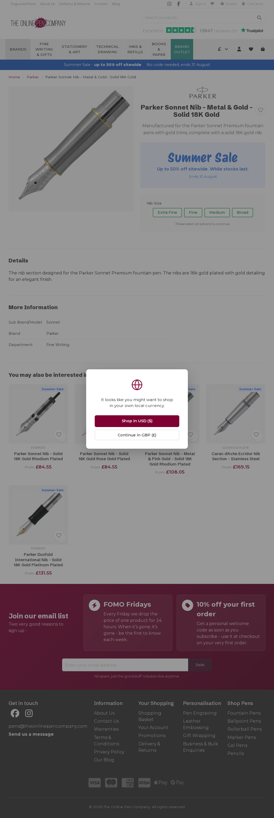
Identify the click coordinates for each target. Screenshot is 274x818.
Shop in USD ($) (137, 420)
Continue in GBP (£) (137, 435)
